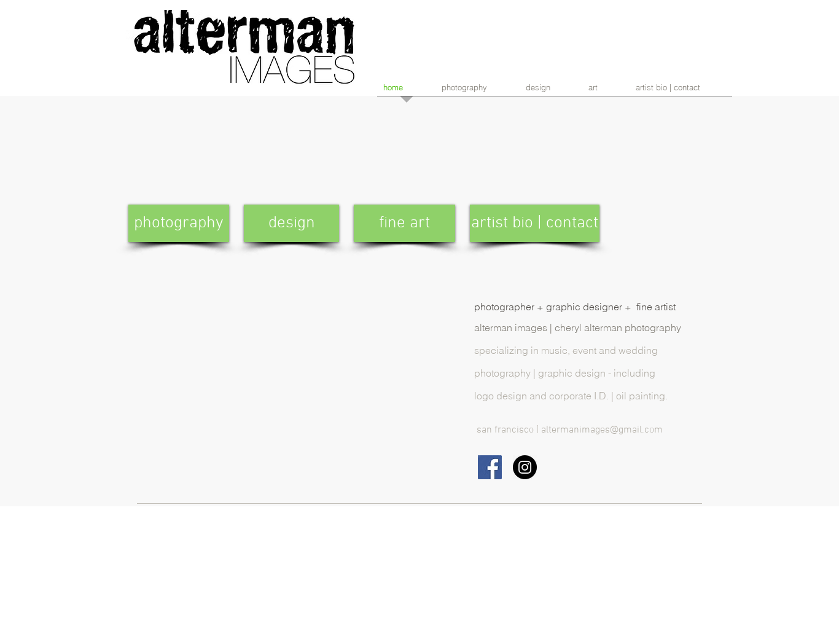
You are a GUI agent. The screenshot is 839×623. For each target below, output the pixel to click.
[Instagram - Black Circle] (525, 467)
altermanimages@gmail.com (602, 430)
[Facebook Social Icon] (490, 467)
